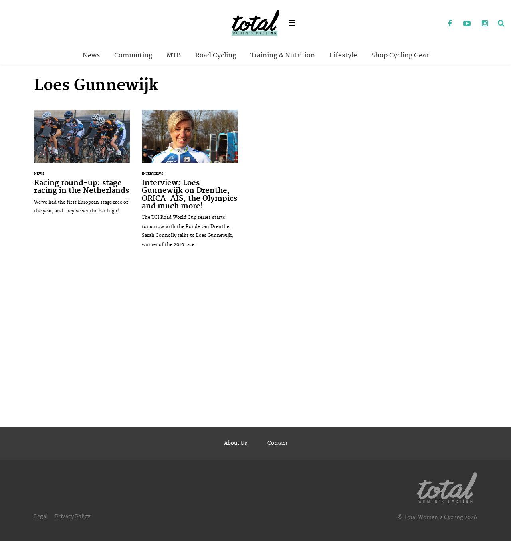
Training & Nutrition (282, 55)
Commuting (133, 55)
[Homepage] (447, 486)
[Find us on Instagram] (484, 24)
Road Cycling (215, 55)
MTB (173, 55)
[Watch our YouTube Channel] (467, 24)
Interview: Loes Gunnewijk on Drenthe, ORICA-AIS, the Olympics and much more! (190, 183)
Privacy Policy (72, 516)
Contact (277, 443)
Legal (41, 516)
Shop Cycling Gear (400, 55)
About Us (235, 443)
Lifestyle (343, 55)
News (91, 55)
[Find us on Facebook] (449, 24)
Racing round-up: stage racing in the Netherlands (82, 166)
